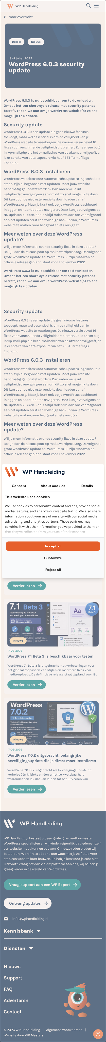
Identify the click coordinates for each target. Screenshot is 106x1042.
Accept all (53, 546)
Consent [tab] (19, 486)
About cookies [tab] (53, 486)
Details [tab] (87, 486)
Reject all (53, 570)
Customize (53, 558)
